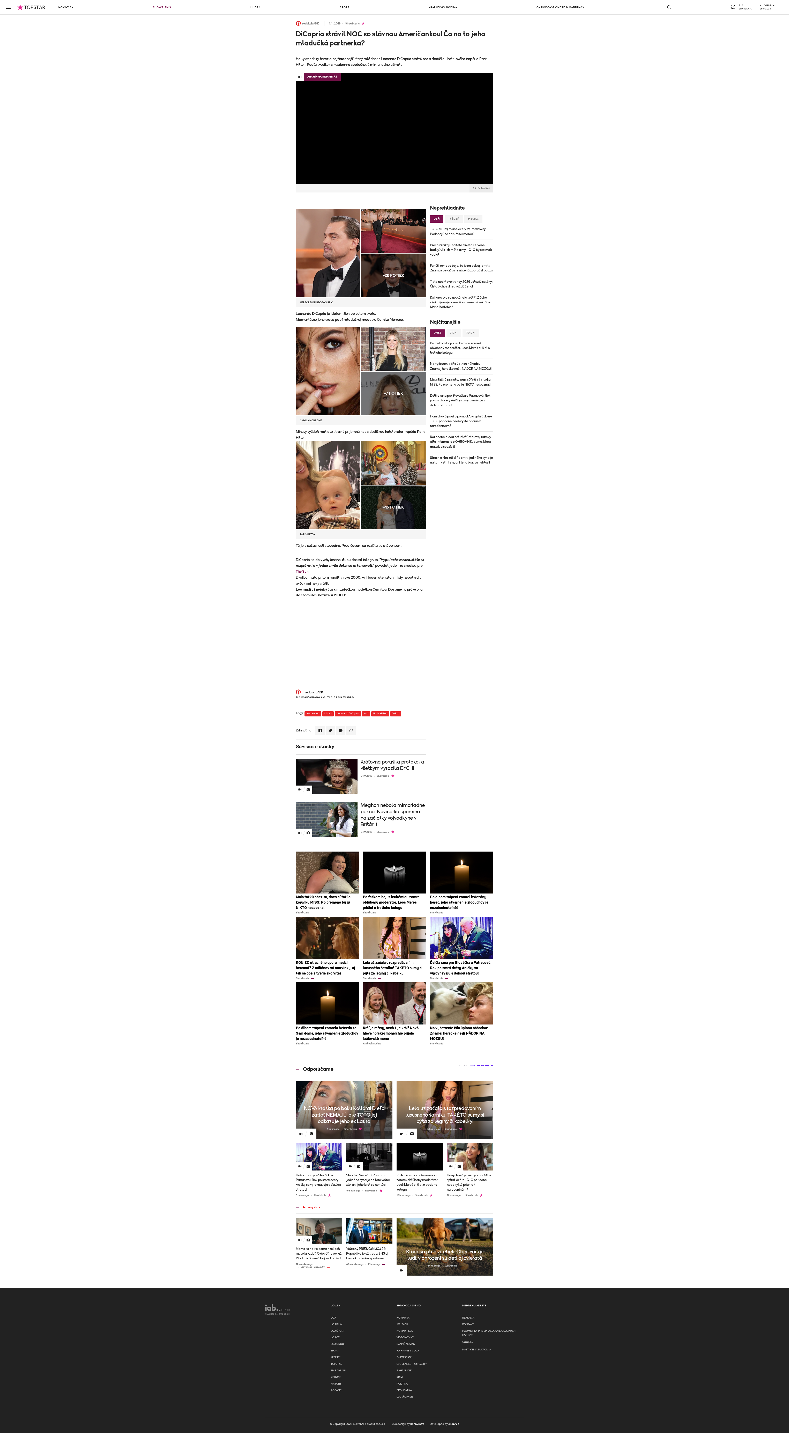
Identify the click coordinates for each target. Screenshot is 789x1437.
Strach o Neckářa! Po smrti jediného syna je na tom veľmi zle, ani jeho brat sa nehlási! (461, 460)
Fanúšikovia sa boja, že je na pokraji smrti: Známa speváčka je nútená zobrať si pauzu (461, 268)
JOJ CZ (335, 1337)
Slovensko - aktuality (412, 1364)
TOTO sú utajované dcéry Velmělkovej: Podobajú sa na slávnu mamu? (458, 231)
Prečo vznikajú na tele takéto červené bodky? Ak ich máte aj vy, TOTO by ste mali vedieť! (461, 249)
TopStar (336, 1364)
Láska (328, 713)
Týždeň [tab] (453, 219)
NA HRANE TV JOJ (408, 1350)
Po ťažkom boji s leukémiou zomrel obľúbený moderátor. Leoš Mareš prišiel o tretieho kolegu (460, 348)
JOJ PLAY (336, 1324)
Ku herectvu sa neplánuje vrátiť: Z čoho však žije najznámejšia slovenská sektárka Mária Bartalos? (460, 302)
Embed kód (484, 188)
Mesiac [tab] (473, 219)
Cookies (467, 1342)
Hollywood (313, 713)
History (336, 1384)
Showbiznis (162, 7)
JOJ (333, 1317)
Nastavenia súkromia (476, 1349)
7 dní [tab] (454, 332)
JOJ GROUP (338, 1344)
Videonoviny (405, 1337)
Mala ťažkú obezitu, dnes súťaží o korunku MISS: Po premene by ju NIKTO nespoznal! (460, 382)
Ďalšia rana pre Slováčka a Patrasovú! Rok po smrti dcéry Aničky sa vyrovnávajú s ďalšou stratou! (460, 400)
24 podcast (404, 1357)
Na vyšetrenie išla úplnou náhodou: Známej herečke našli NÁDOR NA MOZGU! (460, 366)
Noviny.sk (66, 7)
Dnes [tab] (438, 332)
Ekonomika (404, 1390)
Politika (402, 1384)
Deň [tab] (437, 219)
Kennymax (417, 1424)
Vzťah (395, 713)
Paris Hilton (380, 713)
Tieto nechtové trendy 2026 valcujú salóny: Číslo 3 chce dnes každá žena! (461, 284)
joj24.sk (402, 1324)
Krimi (400, 1377)
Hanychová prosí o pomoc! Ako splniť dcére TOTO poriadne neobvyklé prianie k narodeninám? (461, 421)
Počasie (336, 1390)
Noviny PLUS (405, 1331)
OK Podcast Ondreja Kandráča (560, 7)
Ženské (335, 1357)
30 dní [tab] (471, 332)
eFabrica (453, 1424)
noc (366, 713)
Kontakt (468, 1324)
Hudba (255, 7)
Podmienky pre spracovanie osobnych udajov (489, 1333)
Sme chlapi (338, 1370)
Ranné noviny (406, 1344)
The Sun (302, 572)
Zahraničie (404, 1370)
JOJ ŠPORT (338, 1331)
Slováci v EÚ (405, 1397)
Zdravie (336, 1377)
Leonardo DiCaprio (348, 713)
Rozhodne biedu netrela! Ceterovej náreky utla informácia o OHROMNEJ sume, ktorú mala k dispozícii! (460, 441)
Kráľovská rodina (443, 7)
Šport (344, 7)
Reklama (468, 1317)
